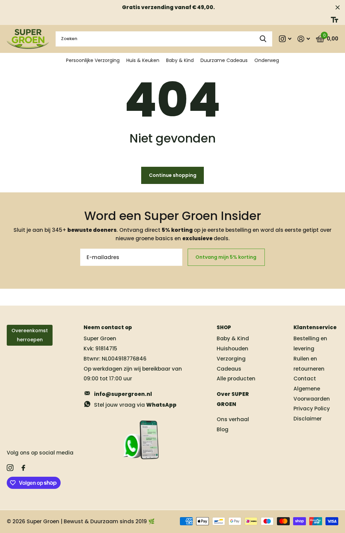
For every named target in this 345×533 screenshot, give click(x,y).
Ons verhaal (233, 419)
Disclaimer (307, 418)
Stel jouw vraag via (135, 404)
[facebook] (23, 468)
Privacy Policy (311, 408)
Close (337, 7)
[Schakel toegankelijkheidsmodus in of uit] (334, 20)
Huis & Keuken (142, 60)
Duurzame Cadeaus (224, 60)
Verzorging (231, 358)
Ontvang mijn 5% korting (226, 257)
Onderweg (266, 60)
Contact (304, 378)
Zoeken (263, 38)
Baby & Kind (180, 60)
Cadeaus (229, 368)
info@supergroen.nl (123, 394)
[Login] (303, 38)
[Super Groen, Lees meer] (285, 38)
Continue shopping (172, 175)
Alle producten (236, 378)
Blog (222, 429)
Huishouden (232, 348)
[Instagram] (10, 468)
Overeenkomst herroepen (29, 335)
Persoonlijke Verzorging (93, 60)
